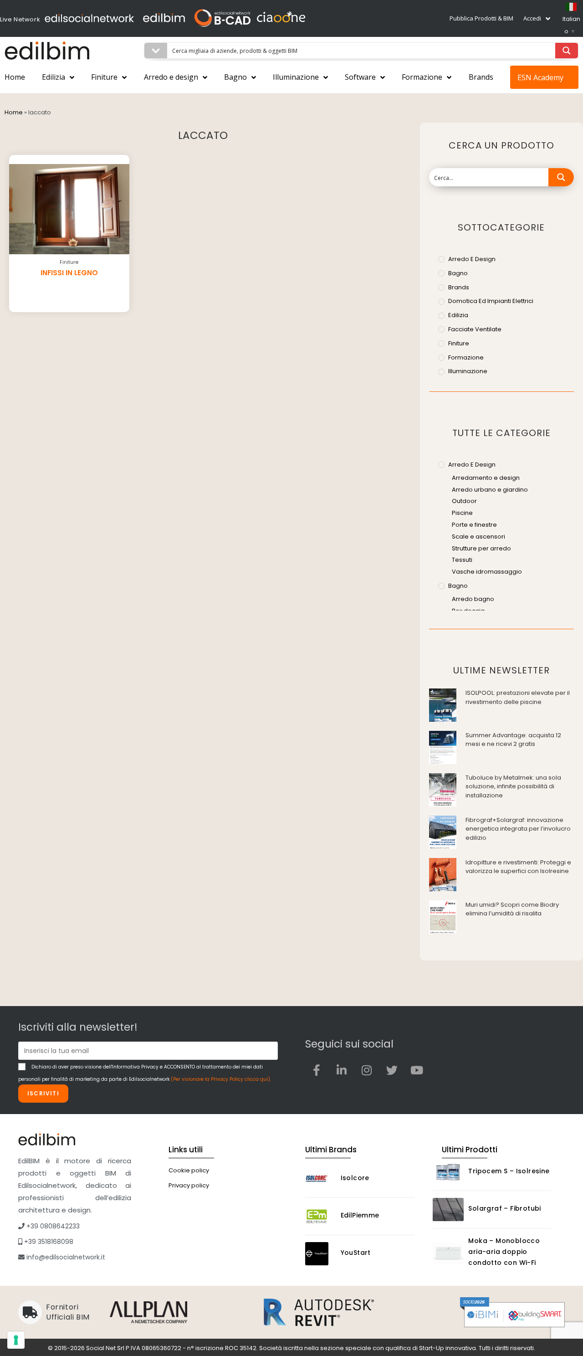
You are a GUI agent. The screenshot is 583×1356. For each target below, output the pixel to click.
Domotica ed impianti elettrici (490, 301)
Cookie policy (189, 1170)
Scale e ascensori (478, 536)
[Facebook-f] (316, 1069)
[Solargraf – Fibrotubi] (448, 1209)
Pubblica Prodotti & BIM (481, 18)
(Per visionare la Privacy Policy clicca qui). (221, 1079)
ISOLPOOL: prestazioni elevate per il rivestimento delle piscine (517, 697)
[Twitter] (391, 1069)
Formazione (422, 77)
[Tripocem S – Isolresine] (448, 1172)
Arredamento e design (486, 477)
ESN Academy (540, 77)
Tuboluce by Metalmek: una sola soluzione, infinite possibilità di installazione (513, 786)
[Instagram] (366, 1069)
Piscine (462, 512)
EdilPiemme (360, 1215)
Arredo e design (171, 77)
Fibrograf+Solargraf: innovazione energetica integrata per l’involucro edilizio (518, 829)
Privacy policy (189, 1185)
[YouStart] (320, 1253)
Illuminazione (296, 77)
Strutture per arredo (481, 548)
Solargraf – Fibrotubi (504, 1208)
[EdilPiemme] (320, 1216)
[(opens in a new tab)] (442, 704)
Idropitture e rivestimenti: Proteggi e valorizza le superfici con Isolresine (518, 867)
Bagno (235, 77)
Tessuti (462, 559)
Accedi (532, 18)
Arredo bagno (473, 599)
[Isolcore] (320, 1179)
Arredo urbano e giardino (490, 489)
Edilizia (53, 77)
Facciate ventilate (474, 329)
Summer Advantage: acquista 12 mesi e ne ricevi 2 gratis (513, 740)
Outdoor (464, 501)
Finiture (104, 77)
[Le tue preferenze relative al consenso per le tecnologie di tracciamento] (16, 1340)
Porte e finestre (474, 524)
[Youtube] (416, 1069)
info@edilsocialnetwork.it (65, 1257)
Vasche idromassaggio (487, 571)
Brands (481, 77)
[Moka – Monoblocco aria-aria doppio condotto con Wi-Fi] (448, 1253)
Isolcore (355, 1177)
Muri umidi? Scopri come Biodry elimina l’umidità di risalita (512, 909)
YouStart (356, 1252)
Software (360, 77)
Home (15, 77)
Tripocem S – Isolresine (508, 1171)
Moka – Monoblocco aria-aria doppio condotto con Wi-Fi (504, 1251)
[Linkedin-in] (341, 1069)
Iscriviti (43, 1093)
